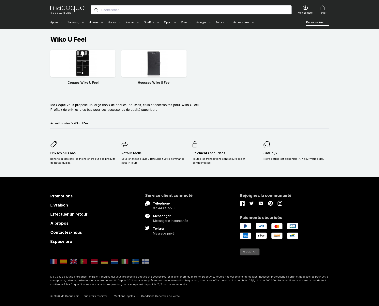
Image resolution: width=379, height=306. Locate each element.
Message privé (163, 233)
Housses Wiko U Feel (154, 82)
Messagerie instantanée (170, 221)
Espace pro (61, 241)
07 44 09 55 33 (164, 208)
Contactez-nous (66, 232)
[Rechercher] (96, 10)
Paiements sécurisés (208, 153)
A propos (59, 223)
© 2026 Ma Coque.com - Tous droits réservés (79, 296)
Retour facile (131, 153)
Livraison (59, 205)
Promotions (61, 196)
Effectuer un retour (68, 214)
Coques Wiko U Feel (83, 82)
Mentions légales (124, 296)
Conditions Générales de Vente (160, 296)
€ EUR (247, 251)
